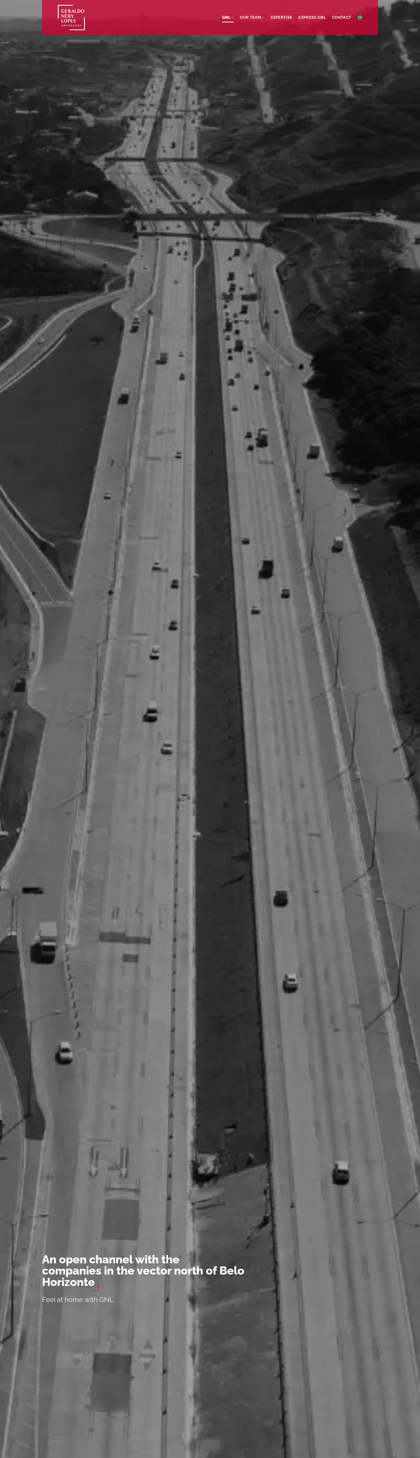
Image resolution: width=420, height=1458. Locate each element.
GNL (226, 17)
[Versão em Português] (359, 17)
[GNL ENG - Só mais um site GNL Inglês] (82, 17)
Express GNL (312, 17)
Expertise (281, 17)
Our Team (250, 17)
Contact (341, 17)
